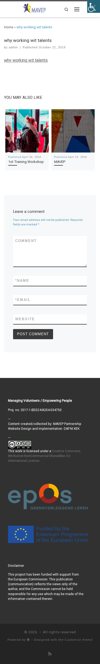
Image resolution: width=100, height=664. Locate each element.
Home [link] (8, 27)
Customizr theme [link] (79, 640)
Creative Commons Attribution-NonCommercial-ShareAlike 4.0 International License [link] (44, 456)
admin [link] (13, 47)
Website (25, 319)
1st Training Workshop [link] (26, 162)
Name (22, 281)
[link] (34, 8)
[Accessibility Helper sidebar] (93, 6)
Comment (26, 241)
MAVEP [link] (60, 162)
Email (23, 300)
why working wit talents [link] (26, 60)
